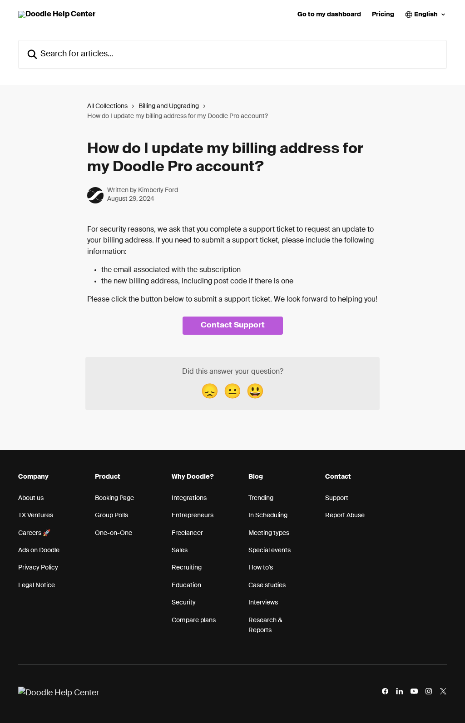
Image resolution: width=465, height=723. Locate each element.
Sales (180, 550)
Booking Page (114, 498)
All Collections (107, 106)
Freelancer (187, 533)
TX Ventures (35, 515)
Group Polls (111, 515)
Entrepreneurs (192, 515)
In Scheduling (267, 515)
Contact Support (233, 325)
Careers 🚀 (34, 533)
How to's (260, 568)
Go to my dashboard (329, 14)
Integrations (189, 498)
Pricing (383, 14)
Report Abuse (345, 515)
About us (31, 498)
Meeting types (268, 533)
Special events (269, 550)
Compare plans (194, 620)
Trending (260, 498)
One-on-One (113, 533)
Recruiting (187, 568)
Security (184, 602)
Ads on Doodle (38, 550)
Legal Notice (36, 585)
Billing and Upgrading (169, 106)
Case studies (267, 585)
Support (336, 498)
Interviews (263, 602)
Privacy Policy (38, 568)
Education (186, 585)
